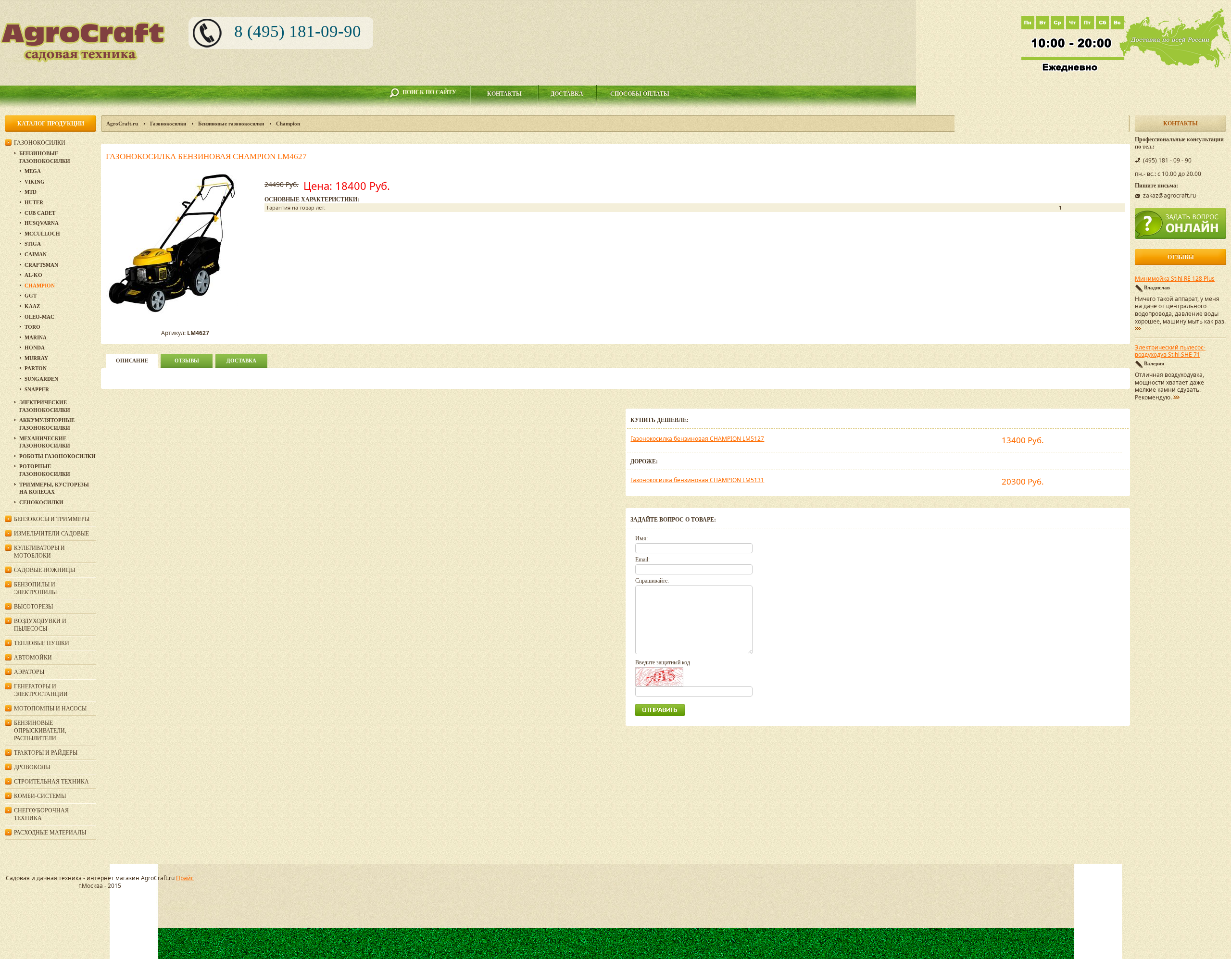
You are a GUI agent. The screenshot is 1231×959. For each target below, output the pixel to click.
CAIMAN (36, 254)
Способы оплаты (639, 93)
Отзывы (187, 360)
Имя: (641, 538)
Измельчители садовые (51, 533)
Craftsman (41, 265)
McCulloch (42, 234)
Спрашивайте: (652, 580)
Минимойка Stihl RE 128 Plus (1175, 279)
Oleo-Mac (39, 317)
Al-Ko (33, 275)
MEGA (33, 171)
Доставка (567, 93)
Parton (36, 368)
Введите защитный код (662, 662)
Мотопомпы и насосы (50, 708)
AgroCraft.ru (122, 123)
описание (132, 360)
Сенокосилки (41, 502)
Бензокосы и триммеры (51, 519)
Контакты (504, 93)
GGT (31, 296)
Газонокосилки (168, 123)
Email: (642, 559)
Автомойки (33, 657)
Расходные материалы (50, 832)
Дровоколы (32, 767)
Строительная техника (51, 781)
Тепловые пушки (41, 643)
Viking (35, 182)
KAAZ (32, 306)
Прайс (185, 878)
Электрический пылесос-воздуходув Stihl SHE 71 (1170, 351)
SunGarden (41, 379)
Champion (288, 123)
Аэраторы (29, 672)
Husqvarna (42, 223)
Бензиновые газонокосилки (231, 123)
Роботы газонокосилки (57, 456)
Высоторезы (33, 606)
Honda (35, 347)
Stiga (33, 244)
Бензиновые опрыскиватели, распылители (40, 731)
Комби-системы (40, 796)
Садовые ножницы (44, 570)
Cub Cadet (40, 213)
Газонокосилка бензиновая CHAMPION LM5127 (697, 439)
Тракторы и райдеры (45, 752)
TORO (32, 327)
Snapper (37, 389)
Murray (36, 358)
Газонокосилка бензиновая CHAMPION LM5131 (697, 480)
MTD (31, 192)
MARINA (36, 337)
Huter (34, 202)
